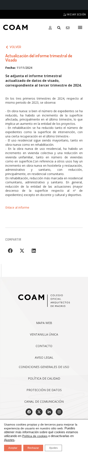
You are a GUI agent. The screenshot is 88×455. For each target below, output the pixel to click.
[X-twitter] (39, 411)
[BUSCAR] (60, 27)
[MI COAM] (51, 27)
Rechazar (33, 447)
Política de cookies (34, 436)
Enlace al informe (17, 207)
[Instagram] (59, 411)
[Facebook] (29, 411)
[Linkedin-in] (49, 411)
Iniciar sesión (76, 14)
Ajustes (9, 440)
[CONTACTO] (68, 27)
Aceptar (12, 447)
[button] (80, 27)
